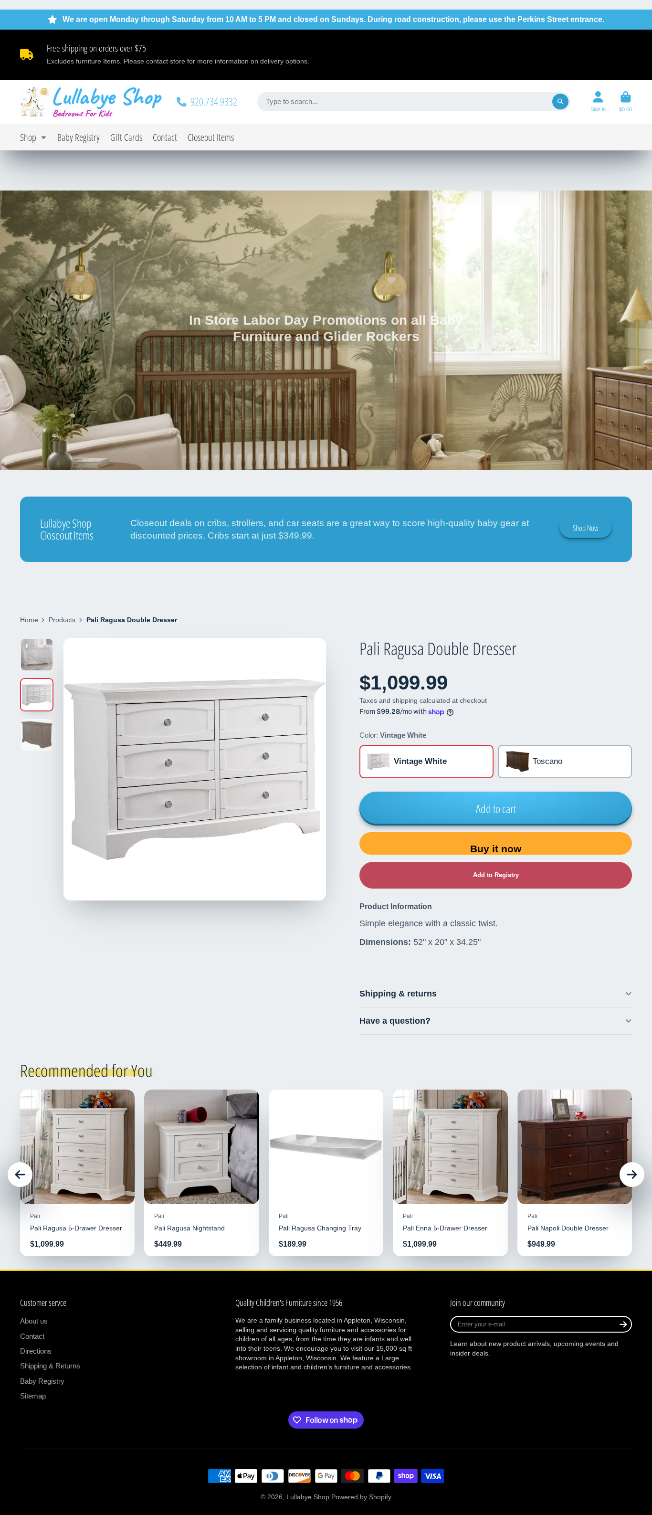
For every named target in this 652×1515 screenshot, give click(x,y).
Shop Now (586, 528)
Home (29, 620)
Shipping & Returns (50, 1366)
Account (598, 101)
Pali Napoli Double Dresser (574, 1173)
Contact (165, 137)
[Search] (560, 102)
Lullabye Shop (307, 1497)
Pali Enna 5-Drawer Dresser (450, 1173)
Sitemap (33, 1396)
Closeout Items (211, 137)
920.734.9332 (213, 101)
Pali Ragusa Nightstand (201, 1173)
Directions (36, 1351)
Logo (91, 102)
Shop (28, 137)
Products (62, 620)
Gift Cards (126, 137)
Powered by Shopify (361, 1497)
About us (34, 1321)
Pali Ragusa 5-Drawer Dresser (77, 1173)
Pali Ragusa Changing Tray (326, 1173)
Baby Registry (78, 137)
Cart (625, 101)
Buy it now (495, 848)
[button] (495, 875)
